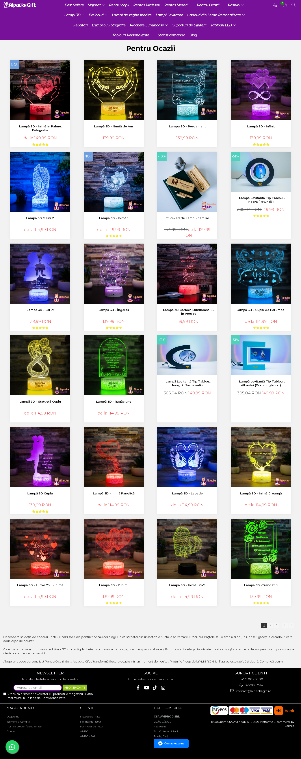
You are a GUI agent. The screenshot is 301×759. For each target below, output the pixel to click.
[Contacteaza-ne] (275, 5)
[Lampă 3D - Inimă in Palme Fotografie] (40, 90)
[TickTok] (155, 688)
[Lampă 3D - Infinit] (261, 90)
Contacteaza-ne (174, 743)
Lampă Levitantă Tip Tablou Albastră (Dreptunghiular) (261, 383)
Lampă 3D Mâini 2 (40, 218)
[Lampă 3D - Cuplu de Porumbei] (261, 274)
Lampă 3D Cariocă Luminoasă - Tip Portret (187, 311)
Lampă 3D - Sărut (40, 310)
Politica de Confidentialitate (46, 698)
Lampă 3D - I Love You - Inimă (40, 585)
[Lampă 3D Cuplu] (40, 457)
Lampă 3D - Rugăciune (113, 401)
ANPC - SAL (88, 736)
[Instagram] (163, 688)
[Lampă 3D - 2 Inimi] (114, 549)
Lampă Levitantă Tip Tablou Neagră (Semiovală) (187, 383)
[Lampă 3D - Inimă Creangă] (261, 457)
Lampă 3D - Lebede (187, 493)
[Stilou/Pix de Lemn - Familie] (187, 182)
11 (285, 625)
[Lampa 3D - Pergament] (187, 90)
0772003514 (253, 685)
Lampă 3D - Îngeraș (113, 310)
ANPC (84, 731)
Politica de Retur (90, 721)
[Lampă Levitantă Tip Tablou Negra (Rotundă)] (261, 172)
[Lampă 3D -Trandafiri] (261, 549)
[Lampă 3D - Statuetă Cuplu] (40, 365)
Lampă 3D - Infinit (261, 126)
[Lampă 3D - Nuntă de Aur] (114, 90)
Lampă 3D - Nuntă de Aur (113, 126)
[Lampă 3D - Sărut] (40, 274)
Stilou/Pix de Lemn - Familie (187, 218)
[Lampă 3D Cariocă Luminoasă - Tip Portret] (187, 274)
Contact (12, 731)
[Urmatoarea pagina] (291, 625)
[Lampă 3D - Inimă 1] (114, 182)
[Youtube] (146, 688)
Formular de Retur (92, 726)
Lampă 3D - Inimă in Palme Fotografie (40, 128)
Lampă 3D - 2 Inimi (113, 585)
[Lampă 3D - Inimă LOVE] (187, 549)
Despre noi (13, 716)
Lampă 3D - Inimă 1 (113, 218)
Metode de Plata (90, 716)
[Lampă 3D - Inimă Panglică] (114, 457)
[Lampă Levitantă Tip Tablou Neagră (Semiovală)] (187, 355)
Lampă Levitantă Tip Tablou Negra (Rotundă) (261, 199)
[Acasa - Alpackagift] (21, 5)
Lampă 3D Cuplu (40, 493)
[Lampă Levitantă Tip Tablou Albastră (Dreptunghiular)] (261, 355)
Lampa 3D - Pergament (187, 126)
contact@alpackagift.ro (253, 691)
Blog (193, 35)
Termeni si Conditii (18, 721)
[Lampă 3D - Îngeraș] (114, 274)
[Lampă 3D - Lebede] (187, 457)
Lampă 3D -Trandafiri (261, 585)
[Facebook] (138, 688)
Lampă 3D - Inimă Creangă (261, 493)
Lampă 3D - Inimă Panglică (114, 493)
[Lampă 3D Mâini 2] (40, 182)
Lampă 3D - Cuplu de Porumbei (260, 310)
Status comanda (171, 35)
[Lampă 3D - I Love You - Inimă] (40, 549)
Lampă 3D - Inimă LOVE (187, 585)
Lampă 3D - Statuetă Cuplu (40, 401)
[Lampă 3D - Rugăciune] (114, 365)
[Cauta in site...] (293, 5)
